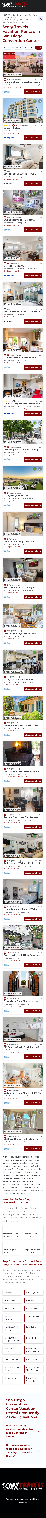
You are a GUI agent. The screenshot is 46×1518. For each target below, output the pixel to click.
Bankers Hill (17, 1098)
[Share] (40, 18)
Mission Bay (9, 1308)
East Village (16, 133)
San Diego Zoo (33, 1292)
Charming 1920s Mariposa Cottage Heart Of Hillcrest (21, 450)
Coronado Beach (33, 1316)
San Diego (7, 87)
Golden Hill (16, 822)
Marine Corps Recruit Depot (32, 1350)
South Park (16, 363)
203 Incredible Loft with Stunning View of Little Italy (21, 1140)
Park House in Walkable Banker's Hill (22, 863)
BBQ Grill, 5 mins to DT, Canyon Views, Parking (19, 588)
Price (17, 48)
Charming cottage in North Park (20, 633)
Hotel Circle (9, 1300)
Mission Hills (17, 501)
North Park (16, 639)
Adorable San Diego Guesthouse (20, 541)
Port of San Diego (9, 1350)
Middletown (17, 87)
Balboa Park (31, 1308)
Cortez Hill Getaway (14, 266)
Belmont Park (32, 1359)
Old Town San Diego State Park (12, 1339)
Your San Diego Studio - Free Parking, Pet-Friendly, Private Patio (23, 313)
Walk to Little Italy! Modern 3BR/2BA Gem (22, 1094)
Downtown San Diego (20, 409)
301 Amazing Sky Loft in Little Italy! (21, 1047)
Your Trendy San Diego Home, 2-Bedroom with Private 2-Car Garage (22, 175)
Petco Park (31, 1338)
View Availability (33, 91)
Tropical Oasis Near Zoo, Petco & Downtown (21, 818)
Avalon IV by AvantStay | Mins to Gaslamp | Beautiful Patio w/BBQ (20, 1002)
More (39, 48)
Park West (16, 868)
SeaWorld (8, 1292)
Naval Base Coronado (31, 1379)
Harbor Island (10, 1378)
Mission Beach (32, 1300)
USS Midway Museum (10, 1317)
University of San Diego (11, 1368)
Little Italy (16, 1052)
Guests (27, 48)
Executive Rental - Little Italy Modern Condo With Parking (22, 772)
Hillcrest (15, 179)
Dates (6, 48)
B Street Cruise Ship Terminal (33, 1368)
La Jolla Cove (32, 1327)
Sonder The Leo (12, 128)
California (7, 685)
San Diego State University (11, 1328)
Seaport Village (11, 1359)
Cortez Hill (16, 271)
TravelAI (20, 1499)
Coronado (15, 685)
